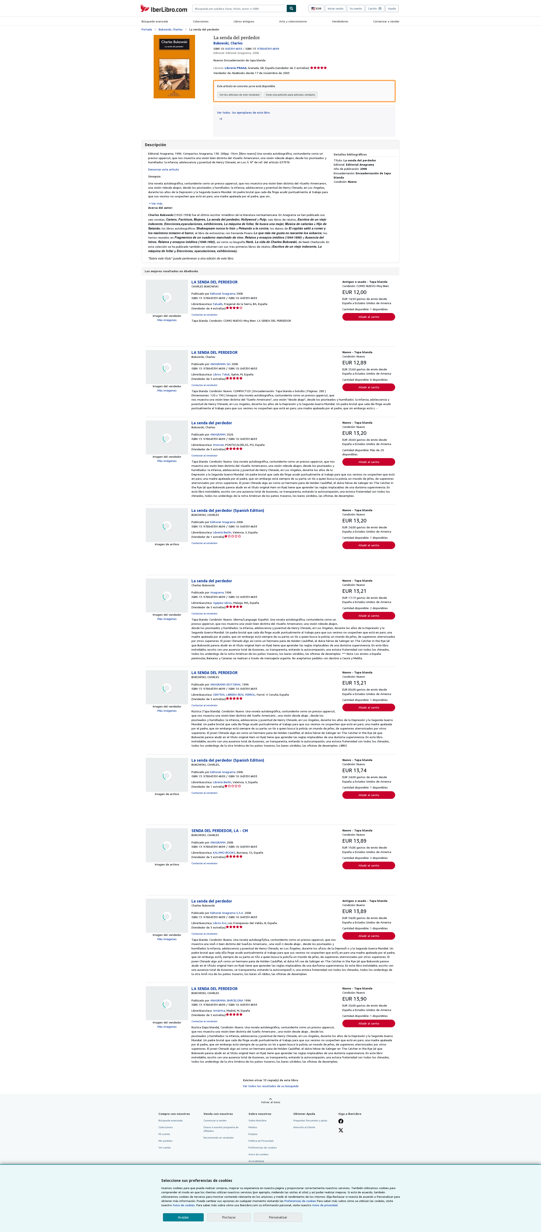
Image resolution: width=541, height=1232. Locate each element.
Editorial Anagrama (222, 293)
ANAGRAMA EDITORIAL (225, 684)
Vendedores (340, 21)
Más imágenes (167, 320)
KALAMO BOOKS (224, 852)
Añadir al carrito (368, 317)
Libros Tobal (221, 374)
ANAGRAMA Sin (220, 364)
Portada (147, 29)
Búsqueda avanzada (155, 21)
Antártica (219, 1010)
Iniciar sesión (335, 8)
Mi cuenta (164, 1134)
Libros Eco (219, 923)
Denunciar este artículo (163, 169)
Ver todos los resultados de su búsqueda (270, 1086)
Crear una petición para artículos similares (290, 94)
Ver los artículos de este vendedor (240, 94)
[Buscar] (291, 8)
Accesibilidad (256, 1161)
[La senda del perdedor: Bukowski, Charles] (174, 37)
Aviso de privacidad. (325, 1205)
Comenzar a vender (386, 21)
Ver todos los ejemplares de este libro (243, 112)
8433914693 (233, 48)
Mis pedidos (165, 1140)
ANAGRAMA (218, 434)
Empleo (253, 1134)
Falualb (218, 304)
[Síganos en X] (340, 1131)
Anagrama (217, 592)
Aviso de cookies (259, 1154)
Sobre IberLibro (257, 1120)
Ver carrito (164, 1147)
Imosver (218, 444)
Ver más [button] (157, 203)
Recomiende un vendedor (219, 1137)
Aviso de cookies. (184, 1205)
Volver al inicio (270, 1102)
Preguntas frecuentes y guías (310, 1120)
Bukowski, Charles (171, 29)
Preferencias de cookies (300, 1201)
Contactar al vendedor (204, 314)
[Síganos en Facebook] (340, 1122)
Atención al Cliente (304, 1127)
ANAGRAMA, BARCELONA (226, 1000)
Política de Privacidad (261, 1140)
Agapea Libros (222, 602)
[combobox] (239, 8)
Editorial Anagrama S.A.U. (227, 913)
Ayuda (392, 8)
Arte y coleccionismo (293, 21)
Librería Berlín (222, 532)
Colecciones (201, 21)
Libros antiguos (244, 21)
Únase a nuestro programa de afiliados (221, 1129)
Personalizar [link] (278, 1217)
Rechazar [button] (229, 1217)
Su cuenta (356, 8)
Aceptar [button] (183, 1217)
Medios (253, 1127)
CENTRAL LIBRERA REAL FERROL (234, 694)
